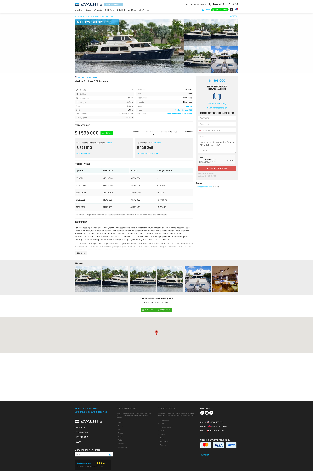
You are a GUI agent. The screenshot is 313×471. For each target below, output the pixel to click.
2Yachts (80, 16)
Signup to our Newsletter (87, 449)
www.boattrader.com (204, 187)
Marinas (132, 10)
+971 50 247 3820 (217, 430)
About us (80, 427)
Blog (78, 441)
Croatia (120, 422)
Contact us (82, 432)
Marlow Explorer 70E (183, 110)
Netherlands (122, 447)
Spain (120, 436)
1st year (157, 142)
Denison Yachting (217, 103)
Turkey (120, 440)
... (148, 10)
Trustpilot (204, 454)
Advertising (82, 437)
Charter (79, 10)
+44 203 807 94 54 (225, 4)
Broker (121, 10)
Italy (119, 429)
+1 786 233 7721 (216, 422)
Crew (141, 10)
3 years (109, 142)
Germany (121, 444)
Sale (88, 10)
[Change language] (236, 9)
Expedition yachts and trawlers (179, 113)
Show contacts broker (217, 107)
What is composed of (146, 153)
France (120, 433)
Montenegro (164, 441)
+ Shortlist (180, 22)
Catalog (98, 10)
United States (164, 420)
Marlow (189, 106)
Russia (162, 424)
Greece (120, 426)
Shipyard (109, 10)
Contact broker (217, 168)
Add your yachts (87, 408)
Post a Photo (149, 310)
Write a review (165, 310)
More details (82, 153)
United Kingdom (165, 427)
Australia (163, 445)
